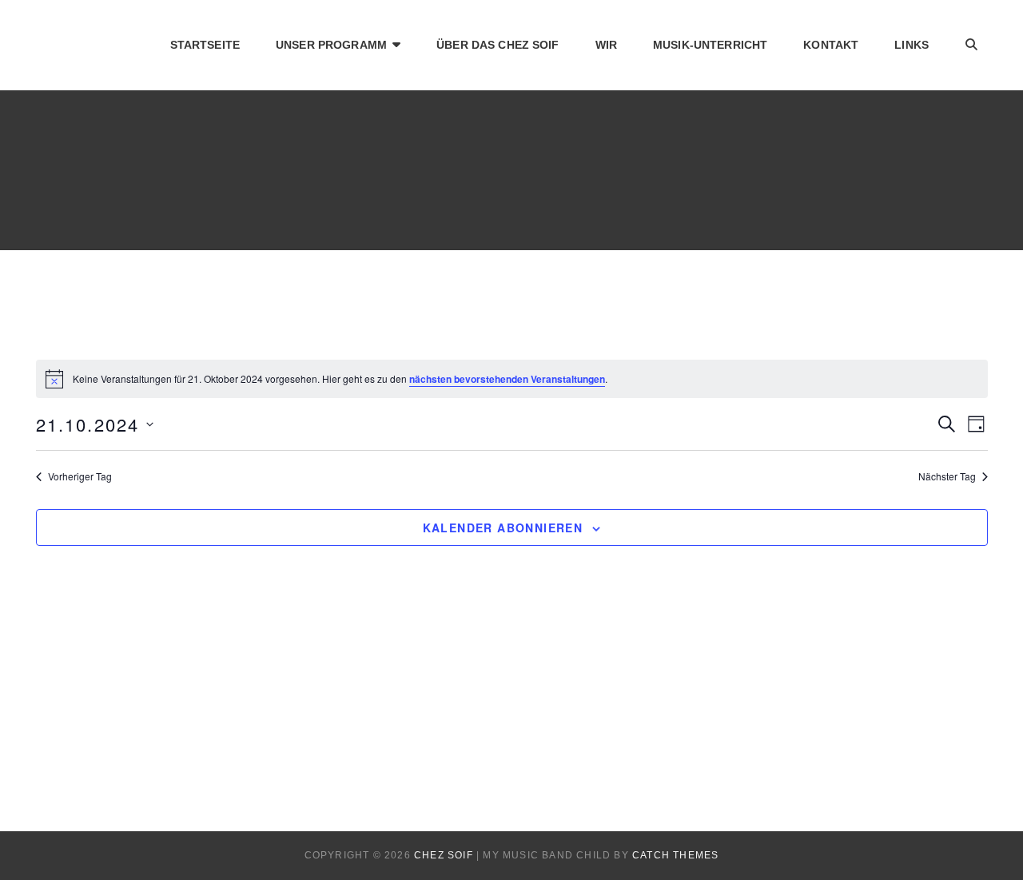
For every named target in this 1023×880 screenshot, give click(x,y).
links (911, 44)
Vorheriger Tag (80, 476)
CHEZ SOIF (443, 855)
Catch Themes (675, 855)
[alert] (512, 379)
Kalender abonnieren (503, 528)
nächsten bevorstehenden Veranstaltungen (507, 379)
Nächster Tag (947, 476)
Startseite (205, 44)
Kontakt (830, 44)
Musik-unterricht (710, 44)
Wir (606, 44)
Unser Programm (331, 44)
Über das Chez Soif (497, 44)
